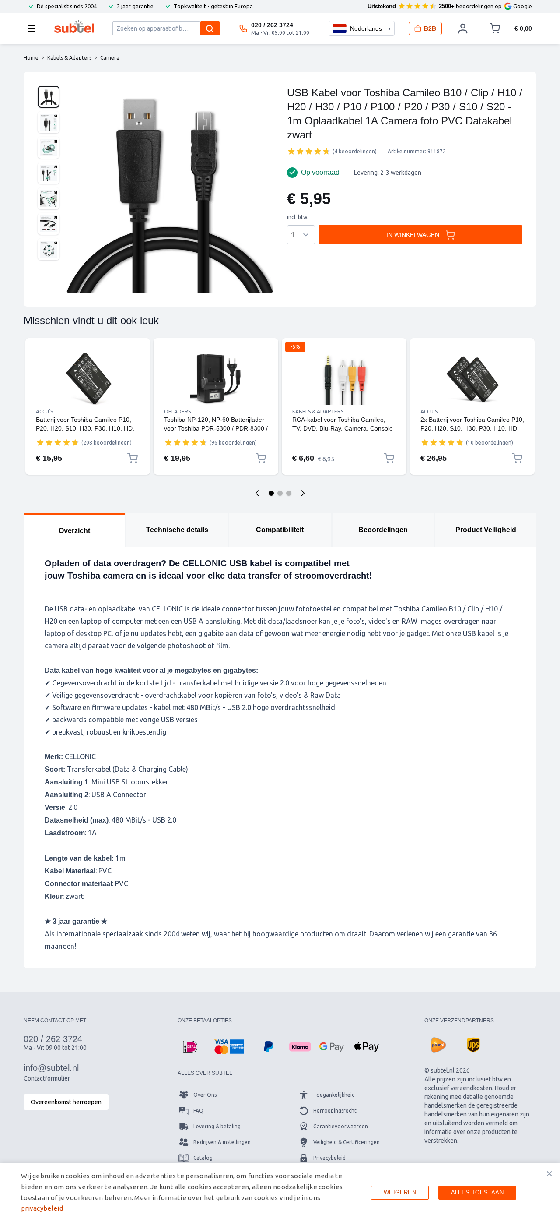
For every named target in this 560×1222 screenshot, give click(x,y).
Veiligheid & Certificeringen (346, 1142)
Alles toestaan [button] (477, 1192)
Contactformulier (47, 1078)
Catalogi (203, 1158)
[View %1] (49, 97)
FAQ (198, 1110)
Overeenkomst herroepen (66, 1101)
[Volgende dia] (302, 493)
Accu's (44, 411)
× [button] (549, 1173)
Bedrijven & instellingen (222, 1142)
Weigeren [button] (400, 1192)
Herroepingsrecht (335, 1110)
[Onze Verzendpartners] (438, 1045)
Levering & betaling (217, 1126)
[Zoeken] (210, 28)
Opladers (177, 411)
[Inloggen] (463, 28)
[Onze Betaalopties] (190, 1047)
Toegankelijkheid (334, 1095)
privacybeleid (42, 1208)
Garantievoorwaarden (340, 1126)
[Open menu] (34, 28)
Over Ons (205, 1095)
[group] (309, 151)
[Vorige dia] (257, 493)
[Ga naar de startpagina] (74, 26)
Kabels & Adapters (317, 411)
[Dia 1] (271, 493)
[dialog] (280, 1192)
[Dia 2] (280, 493)
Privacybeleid (329, 1158)
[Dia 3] (288, 493)
